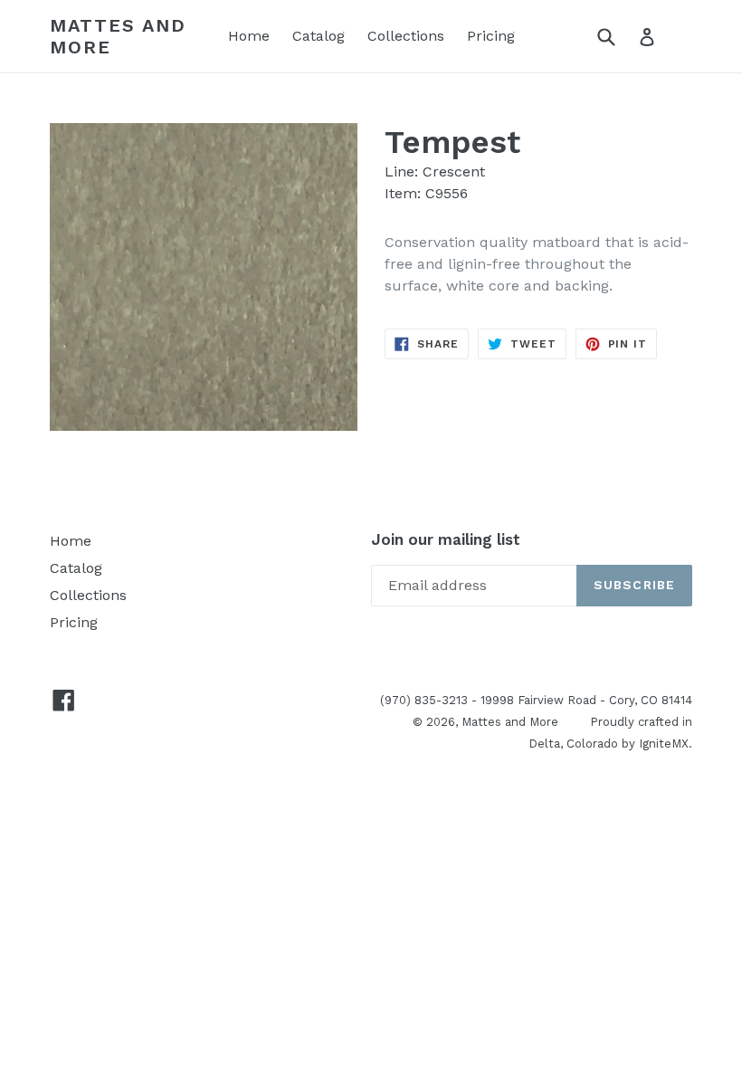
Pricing (491, 35)
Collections (405, 35)
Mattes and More (118, 36)
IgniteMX (664, 743)
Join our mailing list (445, 539)
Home (249, 35)
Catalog (318, 35)
